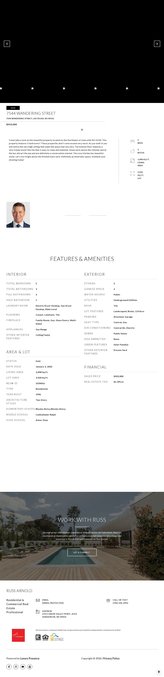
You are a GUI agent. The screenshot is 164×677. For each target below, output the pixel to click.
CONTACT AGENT (53, 223)
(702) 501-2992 (73, 214)
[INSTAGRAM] (15, 666)
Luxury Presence (29, 658)
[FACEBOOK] (9, 666)
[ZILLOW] (29, 666)
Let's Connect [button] (82, 552)
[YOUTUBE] (22, 666)
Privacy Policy (111, 658)
